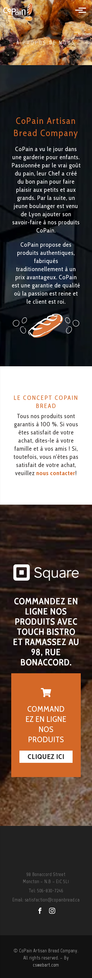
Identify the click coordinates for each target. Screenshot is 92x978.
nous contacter (55, 473)
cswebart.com (46, 965)
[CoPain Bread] (24, 10)
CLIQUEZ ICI (46, 756)
